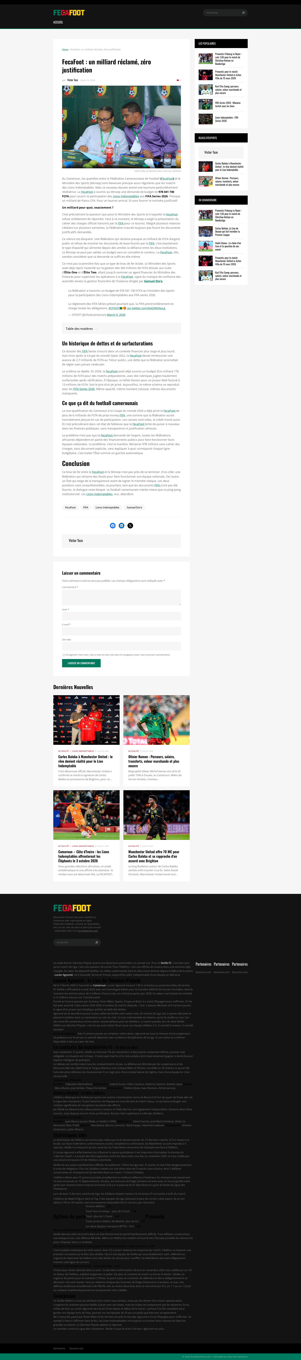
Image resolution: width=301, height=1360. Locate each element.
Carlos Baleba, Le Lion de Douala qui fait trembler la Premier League (227, 231)
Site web (66, 639)
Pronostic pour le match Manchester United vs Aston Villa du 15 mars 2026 (228, 75)
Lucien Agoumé (64, 975)
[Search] (243, 12)
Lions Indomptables (126, 196)
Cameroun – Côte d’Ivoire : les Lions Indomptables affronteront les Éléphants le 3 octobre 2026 (83, 856)
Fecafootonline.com (87, 930)
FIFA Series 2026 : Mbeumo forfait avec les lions (227, 104)
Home (65, 49)
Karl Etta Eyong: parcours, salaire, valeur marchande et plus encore (228, 89)
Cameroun (99, 985)
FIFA (120, 223)
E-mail (66, 624)
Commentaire (70, 587)
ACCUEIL (58, 22)
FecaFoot (167, 178)
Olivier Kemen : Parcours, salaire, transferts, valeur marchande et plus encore (153, 761)
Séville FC (166, 963)
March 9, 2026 (116, 315)
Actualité (63, 751)
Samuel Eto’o (153, 281)
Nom (65, 609)
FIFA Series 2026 (84, 389)
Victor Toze (72, 80)
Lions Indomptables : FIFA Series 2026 (226, 119)
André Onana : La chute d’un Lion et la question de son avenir (228, 246)
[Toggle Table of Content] (121, 328)
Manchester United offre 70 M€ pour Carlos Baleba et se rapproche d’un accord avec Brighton (153, 856)
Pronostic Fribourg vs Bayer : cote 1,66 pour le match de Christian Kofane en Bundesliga (228, 58)
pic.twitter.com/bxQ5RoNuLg (146, 308)
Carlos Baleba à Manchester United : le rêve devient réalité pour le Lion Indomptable (85, 761)
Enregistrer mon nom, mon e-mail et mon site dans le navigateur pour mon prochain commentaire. (118, 654)
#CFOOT (114, 308)
